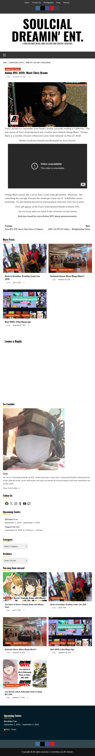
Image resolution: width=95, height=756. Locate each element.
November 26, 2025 (64, 279)
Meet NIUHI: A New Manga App (18, 321)
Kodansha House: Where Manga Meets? (67, 276)
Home (26, 3)
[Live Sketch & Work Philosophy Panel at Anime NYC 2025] (25, 674)
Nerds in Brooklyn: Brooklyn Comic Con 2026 (22, 278)
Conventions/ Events (13, 69)
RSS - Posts (11, 729)
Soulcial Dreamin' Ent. (47, 29)
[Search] (90, 55)
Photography (48, 3)
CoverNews (55, 752)
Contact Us (36, 3)
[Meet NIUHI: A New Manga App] (25, 304)
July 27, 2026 (16, 610)
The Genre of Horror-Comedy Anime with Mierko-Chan (24, 605)
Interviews (25, 315)
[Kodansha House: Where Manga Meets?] (70, 258)
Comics (53, 270)
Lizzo (8, 76)
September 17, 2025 (18, 697)
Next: (69, 227)
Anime (8, 598)
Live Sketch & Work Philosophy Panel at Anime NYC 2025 (23, 693)
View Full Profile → (11, 488)
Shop (58, 3)
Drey (8, 610)
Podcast (66, 3)
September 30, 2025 (19, 325)
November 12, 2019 (19, 76)
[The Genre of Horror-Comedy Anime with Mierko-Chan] (25, 586)
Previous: (24, 227)
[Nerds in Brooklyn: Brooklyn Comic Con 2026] (25, 258)
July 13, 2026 (17, 282)
